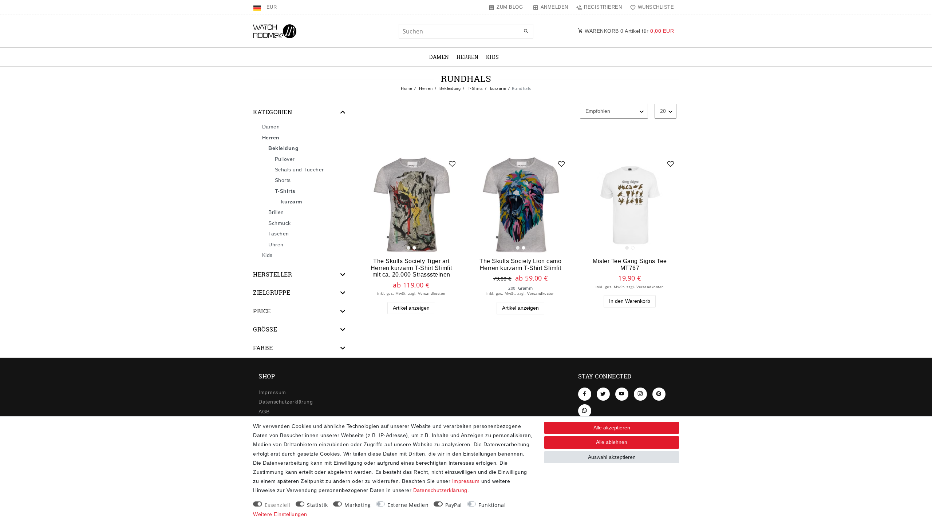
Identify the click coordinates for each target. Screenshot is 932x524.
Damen (439, 56)
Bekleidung (449, 88)
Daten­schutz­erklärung (285, 402)
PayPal (453, 504)
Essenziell (278, 504)
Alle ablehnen (611, 442)
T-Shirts (474, 88)
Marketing (357, 504)
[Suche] (526, 31)
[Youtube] (621, 394)
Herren (468, 56)
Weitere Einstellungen (280, 514)
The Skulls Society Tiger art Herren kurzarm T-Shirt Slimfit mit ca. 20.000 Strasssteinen (411, 268)
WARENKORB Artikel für (628, 31)
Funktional (492, 504)
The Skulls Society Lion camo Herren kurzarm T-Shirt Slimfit (520, 264)
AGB (264, 411)
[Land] (258, 7)
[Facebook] (584, 394)
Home (406, 88)
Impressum (272, 392)
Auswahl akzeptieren (612, 457)
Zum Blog (510, 7)
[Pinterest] (659, 394)
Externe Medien (408, 504)
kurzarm (497, 88)
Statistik (317, 504)
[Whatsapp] (584, 410)
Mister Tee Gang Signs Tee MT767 (630, 264)
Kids (492, 56)
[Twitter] (603, 394)
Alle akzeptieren (611, 427)
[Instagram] (640, 394)
